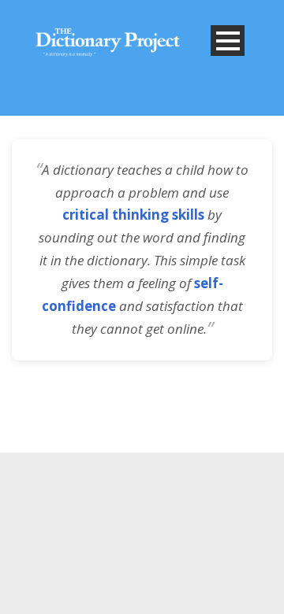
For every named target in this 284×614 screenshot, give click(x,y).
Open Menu (228, 40)
